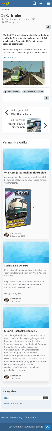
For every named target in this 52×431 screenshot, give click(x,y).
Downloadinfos (10, 57)
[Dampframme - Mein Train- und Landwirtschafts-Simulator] (5, 3)
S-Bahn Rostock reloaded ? (20, 331)
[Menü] (48, 3)
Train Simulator (13, 92)
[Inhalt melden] (46, 98)
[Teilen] (48, 27)
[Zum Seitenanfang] (48, 427)
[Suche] (34, 3)
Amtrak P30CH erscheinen (16, 125)
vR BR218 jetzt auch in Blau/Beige (25, 172)
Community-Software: (26, 427)
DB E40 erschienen (22, 114)
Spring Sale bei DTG (16, 265)
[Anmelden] (41, 3)
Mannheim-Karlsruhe (35, 92)
